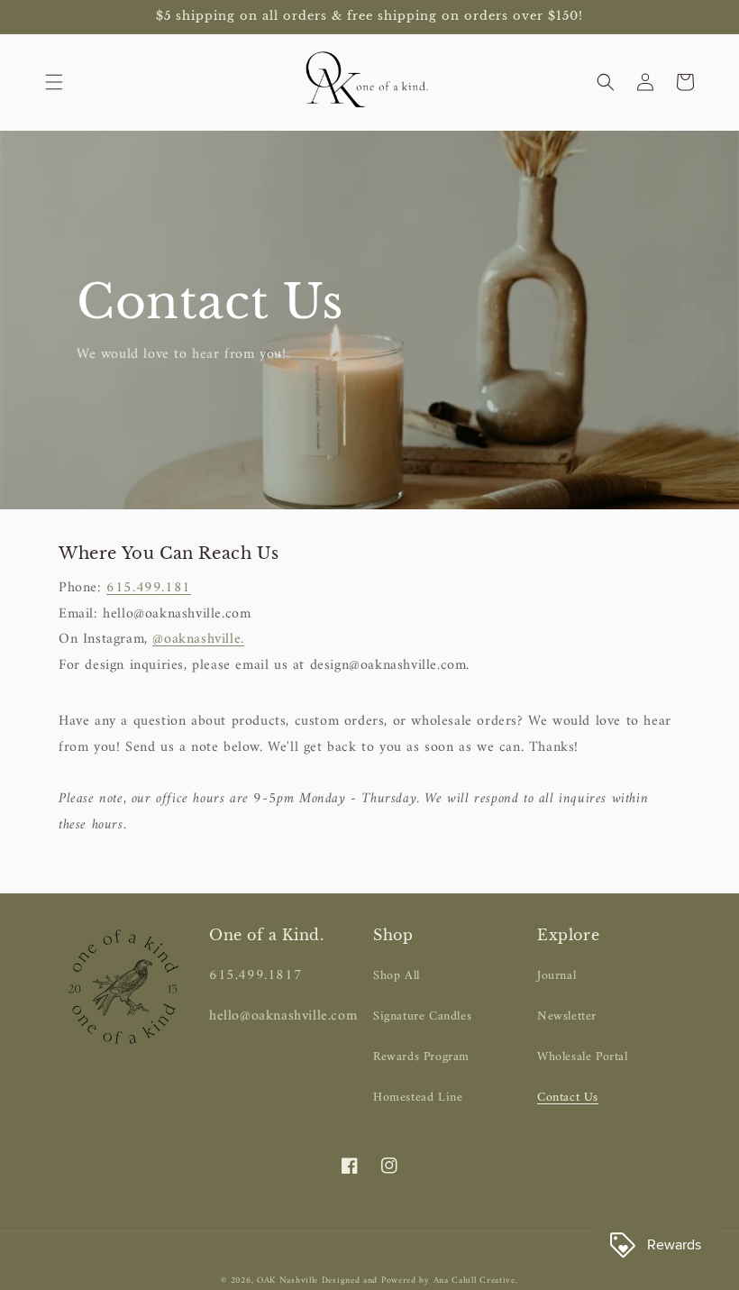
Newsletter (567, 1016)
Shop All (396, 976)
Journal (556, 976)
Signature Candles (422, 1016)
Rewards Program (421, 1057)
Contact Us (567, 1097)
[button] (54, 82)
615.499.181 (148, 587)
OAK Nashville (289, 1280)
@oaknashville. (197, 639)
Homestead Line (417, 1097)
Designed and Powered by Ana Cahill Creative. (420, 1280)
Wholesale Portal (582, 1057)
